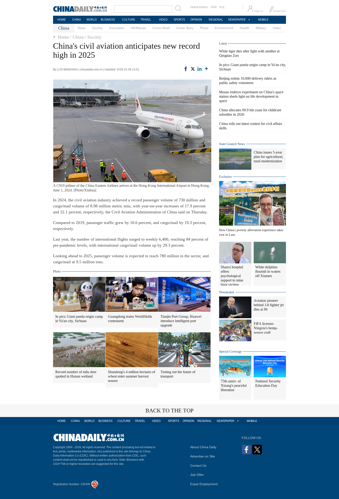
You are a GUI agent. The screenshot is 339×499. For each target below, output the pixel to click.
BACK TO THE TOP (169, 411)
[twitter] (192, 69)
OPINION (196, 19)
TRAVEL (145, 19)
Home (63, 36)
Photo (204, 28)
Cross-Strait (161, 28)
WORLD (91, 19)
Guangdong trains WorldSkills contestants (130, 319)
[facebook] (185, 69)
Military (261, 28)
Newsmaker (226, 292)
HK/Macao (138, 28)
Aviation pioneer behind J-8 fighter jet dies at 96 (269, 305)
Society (97, 28)
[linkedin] (199, 69)
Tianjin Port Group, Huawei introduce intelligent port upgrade (181, 321)
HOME (61, 19)
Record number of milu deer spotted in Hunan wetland (75, 374)
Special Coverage (230, 351)
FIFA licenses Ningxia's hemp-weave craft (266, 328)
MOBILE (263, 19)
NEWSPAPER (236, 19)
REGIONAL (216, 19)
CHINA (76, 19)
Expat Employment (204, 484)
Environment (224, 28)
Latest (223, 43)
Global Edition (199, 7)
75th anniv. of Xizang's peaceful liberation (234, 385)
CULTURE (128, 19)
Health (244, 28)
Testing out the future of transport (178, 374)
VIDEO (163, 19)
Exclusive (225, 176)
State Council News (232, 144)
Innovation (116, 28)
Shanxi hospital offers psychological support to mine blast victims (232, 276)
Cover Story (184, 28)
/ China (77, 36)
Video (277, 28)
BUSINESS (108, 19)
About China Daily (203, 447)
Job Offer (197, 475)
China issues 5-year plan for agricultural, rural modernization (268, 156)
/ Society (93, 36)
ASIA (214, 7)
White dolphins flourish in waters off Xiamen (267, 271)
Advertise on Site (202, 456)
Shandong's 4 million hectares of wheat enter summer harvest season (131, 376)
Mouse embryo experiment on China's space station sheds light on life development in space (251, 96)
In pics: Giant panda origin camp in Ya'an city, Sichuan (79, 319)
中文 (222, 7)
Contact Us (198, 465)
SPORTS (179, 19)
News (81, 28)
